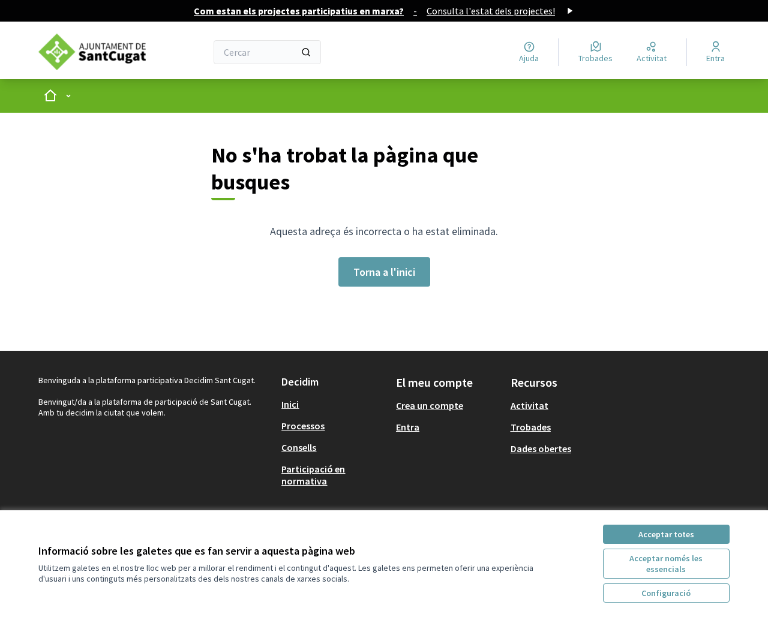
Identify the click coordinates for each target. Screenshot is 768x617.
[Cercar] (306, 52)
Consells (298, 447)
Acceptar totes (666, 534)
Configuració (666, 593)
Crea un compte (429, 405)
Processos (303, 426)
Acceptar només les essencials (666, 563)
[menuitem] (333, 404)
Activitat (529, 405)
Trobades (531, 427)
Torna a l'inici (384, 272)
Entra (407, 427)
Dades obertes (541, 449)
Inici (290, 404)
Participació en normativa (313, 475)
